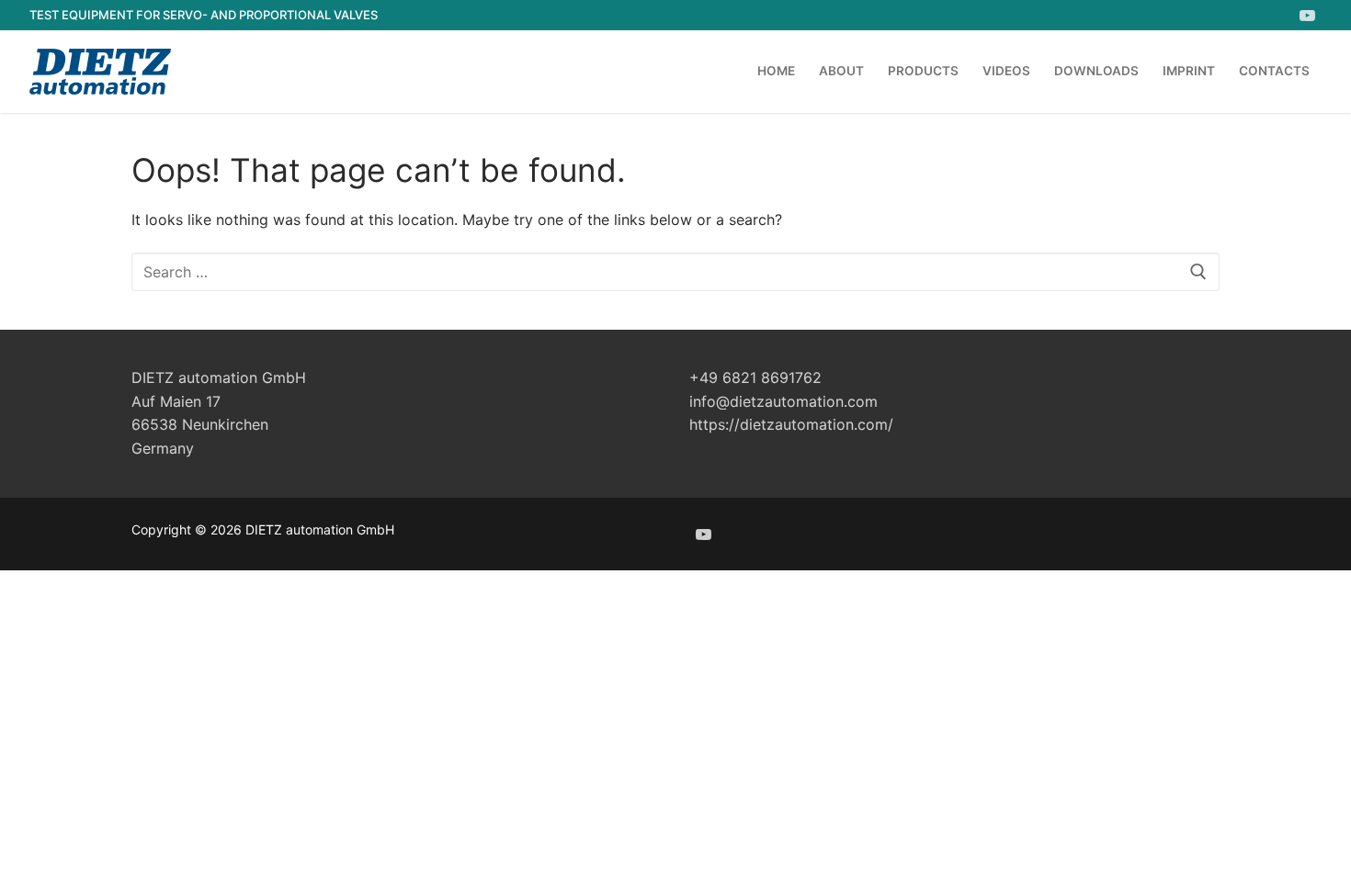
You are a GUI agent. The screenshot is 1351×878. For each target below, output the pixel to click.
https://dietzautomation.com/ (791, 424)
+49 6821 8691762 (755, 377)
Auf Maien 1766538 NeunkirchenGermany (199, 425)
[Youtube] (1307, 15)
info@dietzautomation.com (783, 401)
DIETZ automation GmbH (218, 377)
